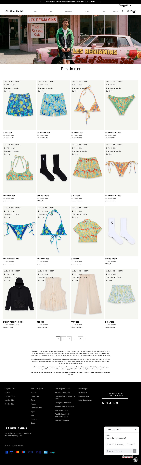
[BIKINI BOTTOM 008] (121, 168)
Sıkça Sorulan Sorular (62, 392)
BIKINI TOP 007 (77, 133)
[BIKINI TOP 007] (87, 105)
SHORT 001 (7, 133)
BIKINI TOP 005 (43, 259)
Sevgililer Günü (10, 389)
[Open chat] (136, 460)
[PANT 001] (87, 294)
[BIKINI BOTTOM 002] (121, 105)
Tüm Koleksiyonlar (37, 389)
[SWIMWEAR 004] (53, 105)
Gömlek (34, 419)
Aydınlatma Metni (61, 410)
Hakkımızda (82, 392)
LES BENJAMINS (17, 446)
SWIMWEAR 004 (43, 133)
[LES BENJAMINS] (14, 11)
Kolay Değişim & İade (62, 389)
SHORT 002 (109, 322)
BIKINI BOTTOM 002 (113, 133)
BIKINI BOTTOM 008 (113, 196)
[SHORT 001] (19, 105)
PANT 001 (75, 322)
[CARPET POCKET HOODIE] (19, 294)
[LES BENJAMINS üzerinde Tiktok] (110, 403)
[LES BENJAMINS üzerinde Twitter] (114, 403)
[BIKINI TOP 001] (19, 168)
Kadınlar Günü (10, 396)
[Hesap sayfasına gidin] (128, 11)
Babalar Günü (9, 404)
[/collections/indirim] (70, 39)
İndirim (7, 392)
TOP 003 (40, 322)
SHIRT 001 (75, 259)
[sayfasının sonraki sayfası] (85, 338)
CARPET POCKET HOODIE (13, 322)
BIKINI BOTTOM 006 (11, 259)
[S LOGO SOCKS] (53, 168)
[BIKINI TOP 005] (53, 231)
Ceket (33, 400)
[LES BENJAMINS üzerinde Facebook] (103, 403)
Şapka (33, 423)
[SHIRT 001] (87, 231)
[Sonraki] (100, 2)
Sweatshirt (35, 396)
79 (80, 339)
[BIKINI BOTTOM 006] (19, 231)
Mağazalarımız (83, 396)
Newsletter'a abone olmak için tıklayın (115, 394)
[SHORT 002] (121, 294)
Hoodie (33, 392)
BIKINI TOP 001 (9, 196)
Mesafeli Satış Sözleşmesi (64, 406)
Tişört (33, 412)
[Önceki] (40, 2)
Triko (32, 415)
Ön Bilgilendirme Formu (63, 403)
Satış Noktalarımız (85, 400)
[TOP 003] (53, 294)
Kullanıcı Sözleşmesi (62, 420)
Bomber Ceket (36, 408)
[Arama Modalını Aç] (123, 11)
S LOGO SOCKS (43, 196)
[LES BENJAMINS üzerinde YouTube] (117, 403)
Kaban (33, 404)
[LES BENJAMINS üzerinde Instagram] (107, 403)
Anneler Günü (9, 400)
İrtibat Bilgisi (82, 389)
